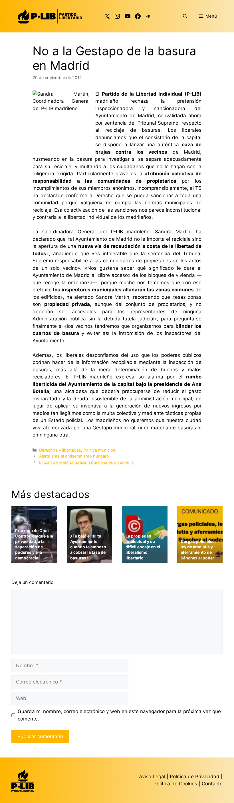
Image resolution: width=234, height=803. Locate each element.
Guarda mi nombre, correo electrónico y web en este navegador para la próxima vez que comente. (119, 715)
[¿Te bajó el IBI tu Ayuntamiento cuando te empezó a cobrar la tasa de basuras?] (89, 559)
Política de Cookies (175, 783)
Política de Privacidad (195, 776)
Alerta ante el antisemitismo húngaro (74, 456)
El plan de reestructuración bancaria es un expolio (86, 462)
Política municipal (99, 450)
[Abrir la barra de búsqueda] (185, 16)
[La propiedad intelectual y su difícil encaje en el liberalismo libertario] (145, 559)
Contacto (212, 783)
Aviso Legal (152, 776)
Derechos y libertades (60, 450)
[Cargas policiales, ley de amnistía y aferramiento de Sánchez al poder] (200, 559)
